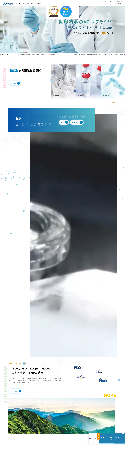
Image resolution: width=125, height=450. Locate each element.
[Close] (76, 4)
